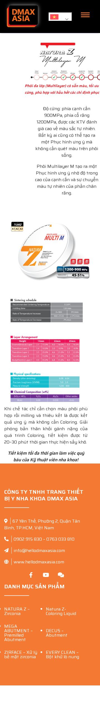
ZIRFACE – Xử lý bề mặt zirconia (20, 654)
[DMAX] (22, 16)
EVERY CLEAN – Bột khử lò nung (62, 654)
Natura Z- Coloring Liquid (61, 611)
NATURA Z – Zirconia (17, 611)
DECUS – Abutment (57, 633)
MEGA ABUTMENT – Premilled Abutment (18, 633)
